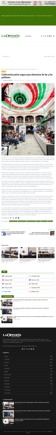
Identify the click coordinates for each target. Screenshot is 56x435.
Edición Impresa (6, 56)
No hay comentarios (19, 80)
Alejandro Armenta (13, 221)
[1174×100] (28, 3)
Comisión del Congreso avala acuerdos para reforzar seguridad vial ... (27, 260)
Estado (6, 69)
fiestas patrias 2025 (22, 221)
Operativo (38, 221)
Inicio (2, 69)
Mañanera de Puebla (31, 221)
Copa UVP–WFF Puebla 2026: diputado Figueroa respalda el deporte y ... (9, 260)
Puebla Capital (44, 221)
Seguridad (50, 221)
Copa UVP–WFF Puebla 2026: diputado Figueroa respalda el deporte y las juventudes (30, 299)
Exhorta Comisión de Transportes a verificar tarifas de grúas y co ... (45, 260)
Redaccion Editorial (7, 80)
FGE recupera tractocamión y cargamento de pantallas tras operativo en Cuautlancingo (31, 308)
